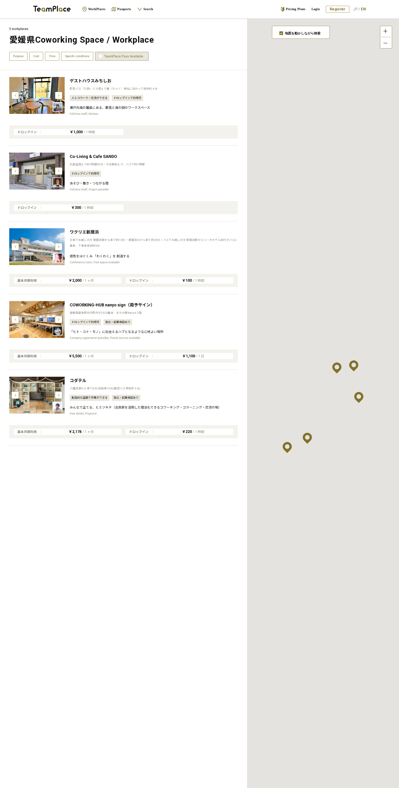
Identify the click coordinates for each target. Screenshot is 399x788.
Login (315, 9)
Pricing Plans (295, 9)
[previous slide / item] (15, 95)
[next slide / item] (58, 95)
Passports (124, 9)
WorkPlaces (96, 9)
